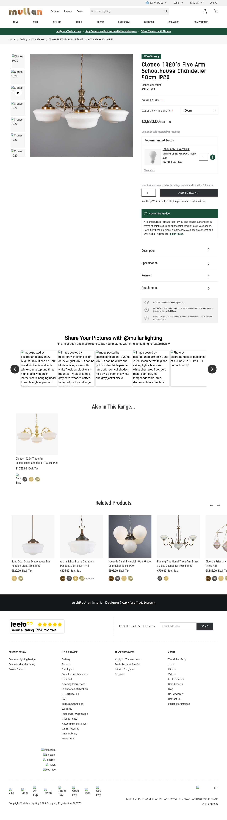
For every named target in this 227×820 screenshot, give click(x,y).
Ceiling (57, 22)
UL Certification (70, 694)
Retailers (119, 674)
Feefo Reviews (176, 679)
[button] (39, 368)
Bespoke (55, 11)
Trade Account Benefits (127, 664)
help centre (167, 201)
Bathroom (124, 22)
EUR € (176, 3)
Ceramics (173, 22)
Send (205, 626)
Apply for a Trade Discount (138, 602)
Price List (67, 679)
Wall (35, 22)
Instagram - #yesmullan (75, 713)
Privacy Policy (69, 718)
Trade (80, 11)
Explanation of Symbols (75, 689)
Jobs (171, 664)
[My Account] (205, 11)
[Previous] (212, 505)
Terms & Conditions (72, 703)
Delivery (66, 659)
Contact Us (174, 699)
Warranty (67, 708)
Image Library (69, 733)
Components (201, 22)
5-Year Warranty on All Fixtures (156, 31)
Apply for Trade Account (128, 659)
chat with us (199, 201)
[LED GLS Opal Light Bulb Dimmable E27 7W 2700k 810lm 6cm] (153, 157)
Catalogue (67, 669)
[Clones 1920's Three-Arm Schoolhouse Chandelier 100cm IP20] (37, 434)
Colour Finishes (17, 669)
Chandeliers (37, 39)
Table (79, 22)
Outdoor (149, 22)
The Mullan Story (177, 659)
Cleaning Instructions (73, 684)
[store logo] (25, 11)
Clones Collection (152, 85)
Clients (172, 669)
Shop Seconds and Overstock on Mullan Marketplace (111, 31)
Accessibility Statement (74, 723)
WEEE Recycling (70, 728)
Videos (172, 674)
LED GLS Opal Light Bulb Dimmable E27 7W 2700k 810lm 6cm (179, 153)
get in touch (176, 233)
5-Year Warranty (151, 56)
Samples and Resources (75, 674)
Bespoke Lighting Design (22, 659)
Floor (100, 22)
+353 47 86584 (210, 804)
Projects (68, 11)
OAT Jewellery (176, 694)
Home (12, 39)
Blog (170, 689)
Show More (149, 170)
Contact (214, 3)
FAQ (64, 699)
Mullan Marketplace (179, 703)
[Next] (220, 505)
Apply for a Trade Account (68, 31)
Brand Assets (175, 684)
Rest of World (156, 3)
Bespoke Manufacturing (22, 664)
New (15, 22)
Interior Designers (124, 669)
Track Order (68, 738)
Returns (66, 664)
